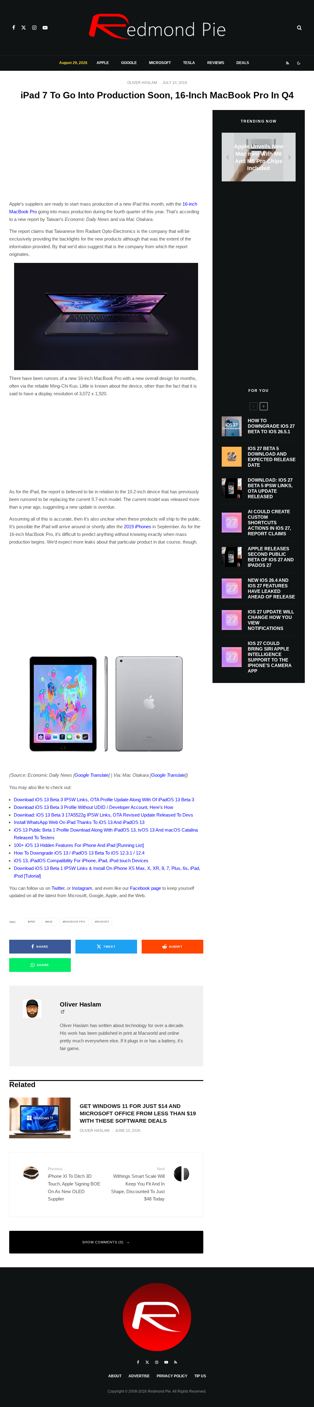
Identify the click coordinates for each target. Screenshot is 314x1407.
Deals (242, 63)
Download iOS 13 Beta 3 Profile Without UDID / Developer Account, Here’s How (93, 807)
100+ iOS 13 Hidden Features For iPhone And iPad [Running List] (79, 845)
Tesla (189, 63)
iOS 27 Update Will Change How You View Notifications (271, 620)
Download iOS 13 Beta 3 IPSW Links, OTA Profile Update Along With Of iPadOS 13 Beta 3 (104, 799)
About (114, 1376)
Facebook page (145, 888)
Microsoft (160, 63)
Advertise (139, 1376)
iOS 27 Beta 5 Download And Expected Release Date (272, 457)
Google (129, 63)
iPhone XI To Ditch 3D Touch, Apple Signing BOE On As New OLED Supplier (74, 1184)
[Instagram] (34, 27)
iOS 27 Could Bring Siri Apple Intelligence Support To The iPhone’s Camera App (269, 657)
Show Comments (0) (103, 1242)
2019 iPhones (137, 526)
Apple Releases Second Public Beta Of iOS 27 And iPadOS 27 (271, 557)
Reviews (215, 63)
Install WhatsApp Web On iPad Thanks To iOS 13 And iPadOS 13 (79, 822)
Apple (103, 63)
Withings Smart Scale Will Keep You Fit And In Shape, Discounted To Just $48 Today (137, 1184)
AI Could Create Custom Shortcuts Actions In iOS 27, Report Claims (269, 522)
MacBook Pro (74, 921)
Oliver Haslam (142, 83)
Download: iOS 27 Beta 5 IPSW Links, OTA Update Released (270, 488)
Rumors (103, 921)
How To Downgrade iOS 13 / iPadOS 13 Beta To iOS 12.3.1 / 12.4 (79, 852)
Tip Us (200, 1376)
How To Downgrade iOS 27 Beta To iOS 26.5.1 (271, 426)
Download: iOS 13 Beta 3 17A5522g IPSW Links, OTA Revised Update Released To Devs (103, 814)
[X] (23, 27)
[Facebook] (13, 27)
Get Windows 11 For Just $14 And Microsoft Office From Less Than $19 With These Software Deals (138, 1113)
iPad (32, 921)
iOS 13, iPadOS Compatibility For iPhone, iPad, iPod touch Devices (81, 860)
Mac (50, 921)
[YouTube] (45, 27)
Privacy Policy (172, 1376)
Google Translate (92, 775)
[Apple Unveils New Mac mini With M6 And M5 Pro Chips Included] (259, 157)
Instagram (82, 888)
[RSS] (287, 63)
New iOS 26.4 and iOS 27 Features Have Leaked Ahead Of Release (271, 588)
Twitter (58, 888)
